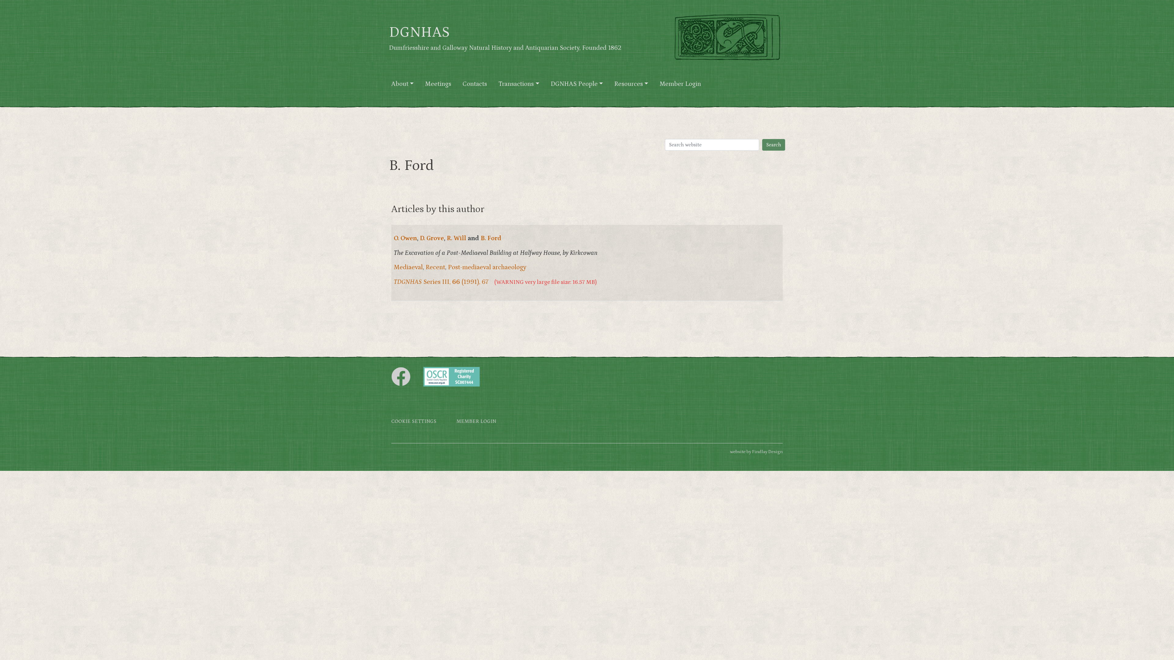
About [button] (399, 84)
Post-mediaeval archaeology (487, 267)
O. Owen (405, 238)
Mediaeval (408, 267)
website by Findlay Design (756, 451)
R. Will (456, 238)
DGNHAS (419, 32)
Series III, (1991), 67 (441, 282)
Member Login (680, 84)
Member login (476, 421)
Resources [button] (628, 84)
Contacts (475, 84)
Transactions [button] (516, 84)
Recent (435, 267)
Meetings (438, 84)
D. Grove (432, 238)
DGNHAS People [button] (574, 84)
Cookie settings (413, 421)
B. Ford (491, 238)
